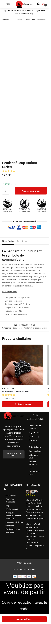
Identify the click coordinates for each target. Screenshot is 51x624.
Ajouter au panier (31, 190)
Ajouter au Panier (24, 619)
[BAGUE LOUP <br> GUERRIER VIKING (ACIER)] (22, 365)
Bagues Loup (34, 432)
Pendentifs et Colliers (35, 427)
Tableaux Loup (35, 451)
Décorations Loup (34, 472)
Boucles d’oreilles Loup (33, 464)
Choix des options (23, 404)
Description (22, 241)
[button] (9, 171)
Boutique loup (7, 19)
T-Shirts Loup (35, 447)
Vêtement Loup (33, 456)
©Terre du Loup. (24, 563)
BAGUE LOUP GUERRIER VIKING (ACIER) (15, 390)
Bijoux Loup (30, 19)
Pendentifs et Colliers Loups (35, 328)
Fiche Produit (8, 241)
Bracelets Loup (33, 441)
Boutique (19, 19)
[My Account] (38, 4)
